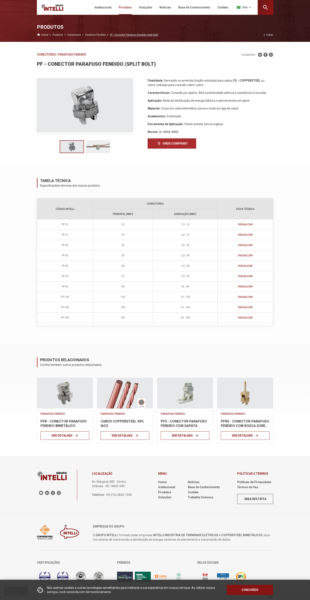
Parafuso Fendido (72, 54)
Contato (222, 7)
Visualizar (245, 224)
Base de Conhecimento (194, 7)
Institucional (103, 7)
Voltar (267, 35)
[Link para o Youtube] (41, 493)
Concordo (250, 590)
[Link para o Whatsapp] (271, 55)
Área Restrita (255, 499)
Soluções (145, 7)
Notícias (165, 7)
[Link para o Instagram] (59, 493)
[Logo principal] (58, 7)
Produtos (125, 7)
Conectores (47, 54)
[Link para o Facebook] (265, 55)
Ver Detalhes (64, 435)
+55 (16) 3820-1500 (118, 494)
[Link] (65, 393)
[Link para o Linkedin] (260, 55)
